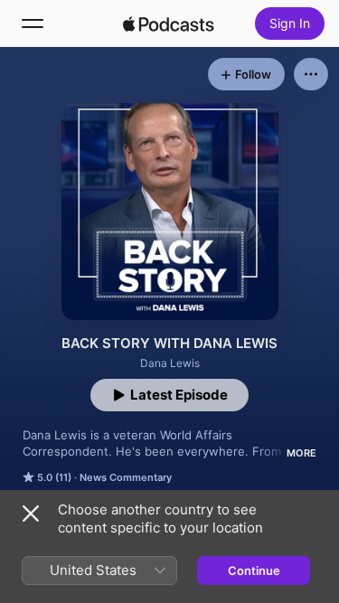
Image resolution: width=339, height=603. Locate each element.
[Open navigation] (32, 23)
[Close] (31, 513)
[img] (169, 23)
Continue (254, 570)
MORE (301, 453)
